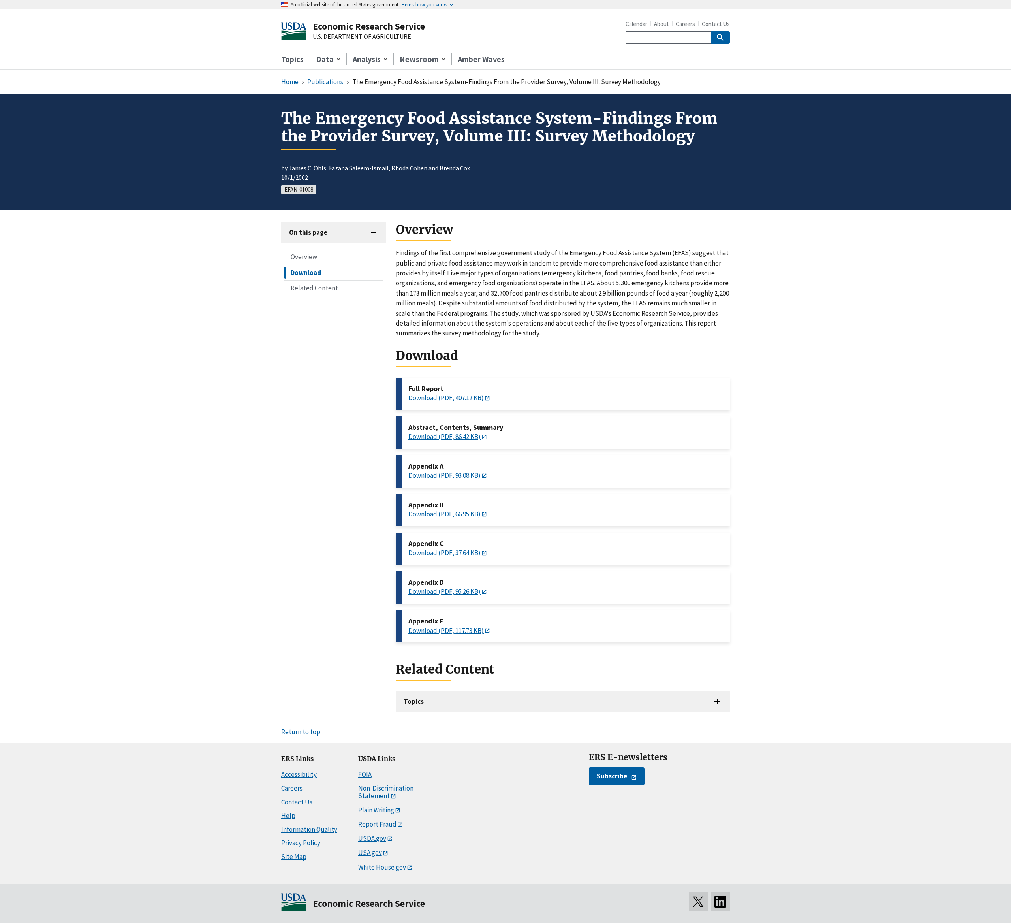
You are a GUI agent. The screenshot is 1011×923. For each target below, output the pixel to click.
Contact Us (716, 23)
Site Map (293, 856)
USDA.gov (372, 838)
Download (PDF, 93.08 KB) (444, 475)
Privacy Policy (300, 842)
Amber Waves (481, 59)
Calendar (636, 23)
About (661, 23)
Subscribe (612, 776)
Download (306, 272)
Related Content (314, 287)
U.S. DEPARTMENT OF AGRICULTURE (362, 36)
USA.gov (370, 852)
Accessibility (299, 774)
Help (288, 815)
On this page (308, 232)
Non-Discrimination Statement (385, 792)
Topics (292, 59)
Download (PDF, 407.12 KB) (446, 398)
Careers (685, 23)
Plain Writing (376, 810)
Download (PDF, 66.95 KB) (444, 514)
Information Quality (309, 829)
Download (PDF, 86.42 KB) (444, 436)
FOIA (365, 774)
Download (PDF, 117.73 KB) (446, 630)
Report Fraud (377, 824)
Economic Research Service (369, 26)
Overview (304, 256)
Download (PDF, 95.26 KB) (444, 591)
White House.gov (382, 867)
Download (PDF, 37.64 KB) (444, 552)
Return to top (300, 731)
